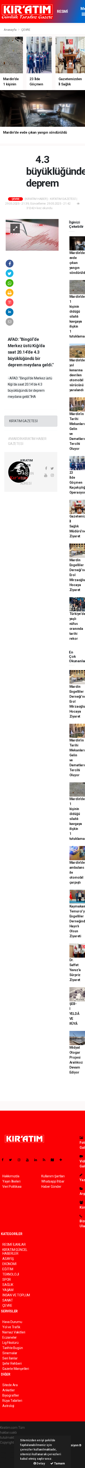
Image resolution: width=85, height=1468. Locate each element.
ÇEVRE (25, 29)
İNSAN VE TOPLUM (16, 1295)
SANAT (7, 1300)
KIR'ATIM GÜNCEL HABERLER (14, 1251)
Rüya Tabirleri (12, 1400)
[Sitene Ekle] (63, 1160)
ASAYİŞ (8, 1259)
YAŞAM (7, 1290)
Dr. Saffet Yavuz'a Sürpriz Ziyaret (75, 970)
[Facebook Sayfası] (4, 1160)
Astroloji (8, 1406)
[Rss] (46, 1160)
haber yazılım (10, 1457)
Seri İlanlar (10, 1358)
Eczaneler (9, 1337)
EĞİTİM (7, 1269)
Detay (40, 1463)
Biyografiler (10, 1395)
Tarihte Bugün (12, 1348)
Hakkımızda (10, 1176)
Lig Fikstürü (10, 1343)
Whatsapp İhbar (52, 1181)
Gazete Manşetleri (15, 1369)
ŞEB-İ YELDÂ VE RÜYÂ (74, 1013)
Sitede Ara (10, 1385)
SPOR (6, 1279)
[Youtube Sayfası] (29, 1160)
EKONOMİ (9, 1264)
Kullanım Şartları (53, 1176)
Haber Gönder (51, 1186)
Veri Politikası (11, 1186)
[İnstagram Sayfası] (21, 1160)
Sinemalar (9, 1353)
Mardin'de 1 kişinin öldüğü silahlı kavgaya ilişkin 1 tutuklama (77, 316)
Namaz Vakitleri (13, 1332)
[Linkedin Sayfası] (37, 1160)
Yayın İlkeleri (11, 1181)
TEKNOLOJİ (10, 1274)
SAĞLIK (7, 1285)
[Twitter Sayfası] (12, 1160)
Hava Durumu (12, 1322)
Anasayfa (10, 29)
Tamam (59, 1463)
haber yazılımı (10, 1447)
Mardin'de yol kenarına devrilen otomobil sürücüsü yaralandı (77, 375)
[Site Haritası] (54, 1160)
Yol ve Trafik (11, 1327)
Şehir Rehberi (12, 1363)
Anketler (8, 1390)
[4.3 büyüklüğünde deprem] (32, 235)
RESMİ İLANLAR (64, 13)
